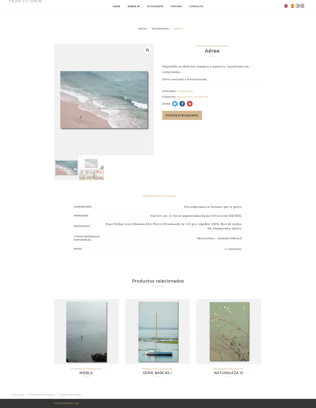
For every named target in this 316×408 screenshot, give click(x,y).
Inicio (143, 28)
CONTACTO (196, 6)
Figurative (201, 97)
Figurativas (160, 28)
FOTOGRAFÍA (155, 6)
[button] (147, 50)
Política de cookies (70, 394)
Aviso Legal (17, 394)
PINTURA (176, 6)
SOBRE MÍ (134, 6)
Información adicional (159, 196)
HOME (116, 6)
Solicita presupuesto (182, 115)
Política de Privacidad (42, 394)
